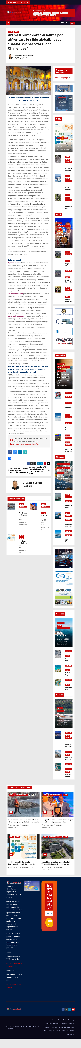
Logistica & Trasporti (52, 1023)
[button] (67, 23)
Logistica (61, 364)
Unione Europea (49, 1031)
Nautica (60, 711)
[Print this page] (25, 453)
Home (54, 1020)
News (16, 31)
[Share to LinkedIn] (20, 453)
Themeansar (10, 1028)
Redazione (70, 1031)
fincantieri (47, 13)
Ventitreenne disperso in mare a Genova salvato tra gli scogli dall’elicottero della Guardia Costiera (23, 822)
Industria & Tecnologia (66, 1027)
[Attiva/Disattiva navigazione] (62, 23)
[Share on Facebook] (10, 453)
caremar (36, 15)
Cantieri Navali (68, 764)
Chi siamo (70, 1034)
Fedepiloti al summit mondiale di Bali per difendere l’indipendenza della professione (57, 822)
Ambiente (54, 1027)
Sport (58, 1031)
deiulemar (64, 13)
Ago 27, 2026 (64, 380)
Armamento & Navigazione (62, 464)
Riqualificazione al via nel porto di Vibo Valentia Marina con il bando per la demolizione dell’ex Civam (56, 864)
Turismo (46, 1027)
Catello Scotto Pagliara (25, 55)
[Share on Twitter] (15, 453)
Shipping (60, 473)
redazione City (22, 551)
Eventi (60, 708)
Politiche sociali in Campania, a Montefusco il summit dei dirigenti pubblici (21, 864)
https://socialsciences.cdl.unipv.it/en (24, 444)
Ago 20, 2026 (64, 639)
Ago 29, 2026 (64, 147)
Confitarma (45, 15)
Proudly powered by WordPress (16, 1026)
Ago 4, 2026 (63, 482)
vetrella (53, 15)
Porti (43, 513)
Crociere (61, 623)
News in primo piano (22, 507)
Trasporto (61, 371)
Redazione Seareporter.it (62, 486)
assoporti (55, 13)
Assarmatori (37, 13)
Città (10, 31)
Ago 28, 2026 (64, 720)
